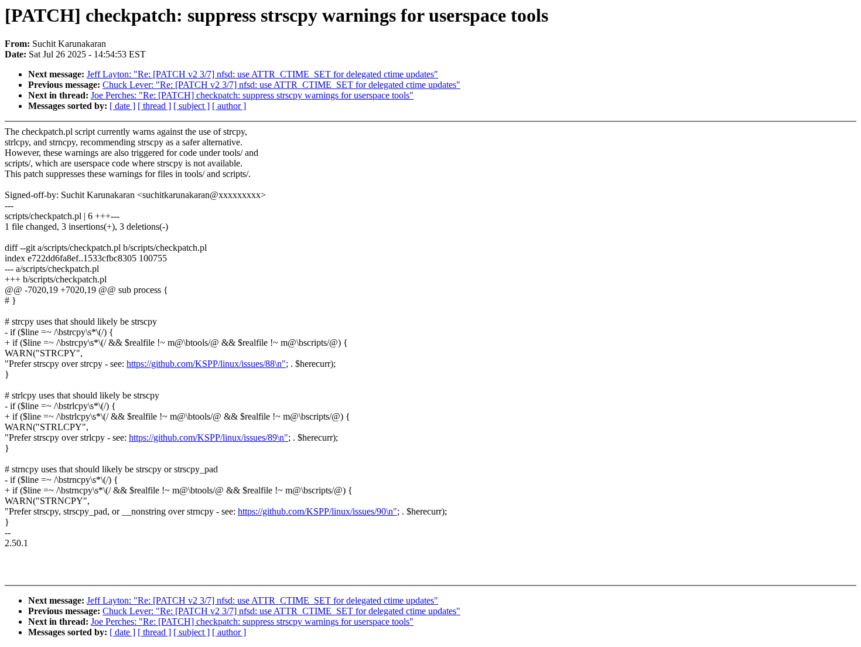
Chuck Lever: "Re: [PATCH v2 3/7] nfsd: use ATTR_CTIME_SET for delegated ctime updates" (281, 85)
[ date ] (122, 106)
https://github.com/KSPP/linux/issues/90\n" (317, 511)
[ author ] (229, 106)
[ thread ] (154, 106)
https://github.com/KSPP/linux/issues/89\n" (208, 437)
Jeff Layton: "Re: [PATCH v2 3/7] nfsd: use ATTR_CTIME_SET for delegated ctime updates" (262, 74)
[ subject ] (191, 106)
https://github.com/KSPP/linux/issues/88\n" (206, 364)
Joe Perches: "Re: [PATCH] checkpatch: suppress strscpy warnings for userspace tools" (252, 95)
